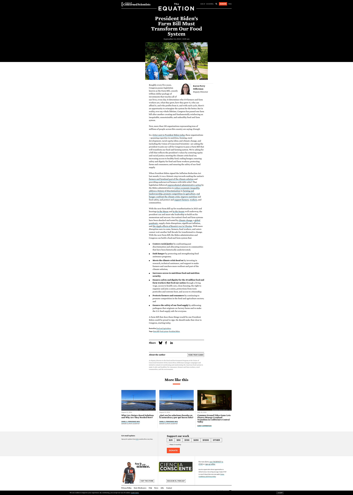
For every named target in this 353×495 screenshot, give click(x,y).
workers (193, 200)
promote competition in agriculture (179, 194)
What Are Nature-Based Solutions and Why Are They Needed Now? (137, 416)
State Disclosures (140, 488)
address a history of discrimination (164, 191)
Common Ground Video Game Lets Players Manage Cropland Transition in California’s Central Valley (214, 418)
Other (216, 440)
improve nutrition (189, 197)
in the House (163, 211)
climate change (185, 220)
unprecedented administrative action (184, 185)
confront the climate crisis (168, 197)
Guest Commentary (204, 425)
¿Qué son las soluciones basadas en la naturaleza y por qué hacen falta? (176, 416)
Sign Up (202, 4)
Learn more (135, 493)
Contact (169, 488)
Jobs (162, 488)
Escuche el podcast (176, 481)
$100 (186, 440)
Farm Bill (156, 331)
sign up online (210, 464)
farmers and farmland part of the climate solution (171, 179)
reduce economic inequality (186, 188)
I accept (280, 492)
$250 (196, 440)
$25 (171, 440)
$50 (178, 440)
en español (210, 4)
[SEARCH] (216, 3)
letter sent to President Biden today (169, 135)
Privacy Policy (126, 488)
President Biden (174, 331)
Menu (230, 4)
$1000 (206, 440)
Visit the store (146, 481)
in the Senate (179, 211)
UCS (137, 439)
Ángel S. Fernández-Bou (130, 421)
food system (164, 331)
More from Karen (195, 355)
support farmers (181, 200)
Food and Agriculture (163, 328)
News (156, 488)
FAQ (150, 488)
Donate (223, 4)
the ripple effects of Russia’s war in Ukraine (172, 226)
